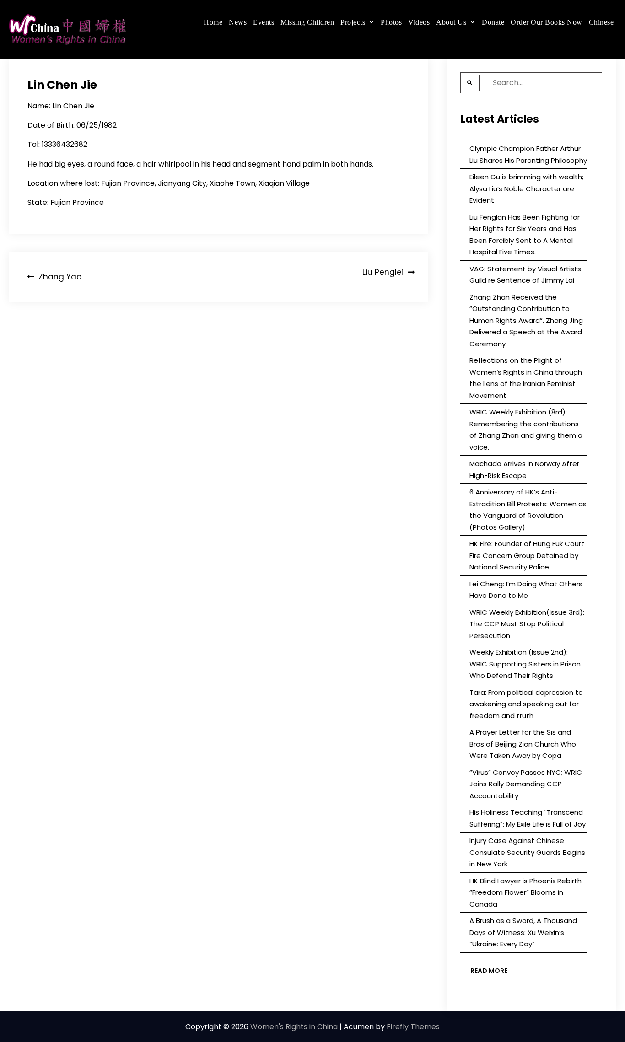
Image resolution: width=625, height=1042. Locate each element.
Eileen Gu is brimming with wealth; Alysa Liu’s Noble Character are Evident (526, 188)
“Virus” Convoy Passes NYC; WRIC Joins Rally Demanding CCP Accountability (525, 784)
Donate (493, 22)
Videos (419, 22)
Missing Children (307, 22)
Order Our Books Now (546, 22)
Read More (488, 970)
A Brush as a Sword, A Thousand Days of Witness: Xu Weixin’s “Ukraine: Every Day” (523, 932)
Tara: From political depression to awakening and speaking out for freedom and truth (526, 704)
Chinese (601, 22)
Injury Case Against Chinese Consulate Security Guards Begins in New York (527, 852)
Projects (352, 22)
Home (213, 22)
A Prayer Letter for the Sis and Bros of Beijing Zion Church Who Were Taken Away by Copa (522, 743)
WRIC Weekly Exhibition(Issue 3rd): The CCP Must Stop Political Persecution (526, 623)
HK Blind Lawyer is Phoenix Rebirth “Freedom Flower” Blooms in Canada (525, 892)
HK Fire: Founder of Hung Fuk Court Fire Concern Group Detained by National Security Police (526, 555)
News (238, 22)
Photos (391, 22)
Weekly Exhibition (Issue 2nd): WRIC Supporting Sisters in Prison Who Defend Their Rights (525, 663)
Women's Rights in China (294, 1026)
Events (263, 22)
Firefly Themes (413, 1026)
